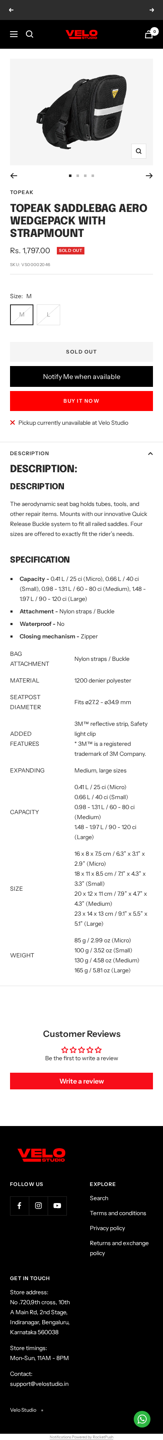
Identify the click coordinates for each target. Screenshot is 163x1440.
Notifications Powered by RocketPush (81, 1437)
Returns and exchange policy (119, 1248)
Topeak (22, 192)
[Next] (149, 176)
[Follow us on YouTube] (57, 1205)
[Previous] (13, 176)
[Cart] (149, 34)
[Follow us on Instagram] (38, 1205)
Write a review (81, 1081)
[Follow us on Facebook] (19, 1205)
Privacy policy (107, 1228)
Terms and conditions (118, 1213)
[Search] (29, 34)
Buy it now (81, 401)
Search (99, 1198)
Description (29, 453)
